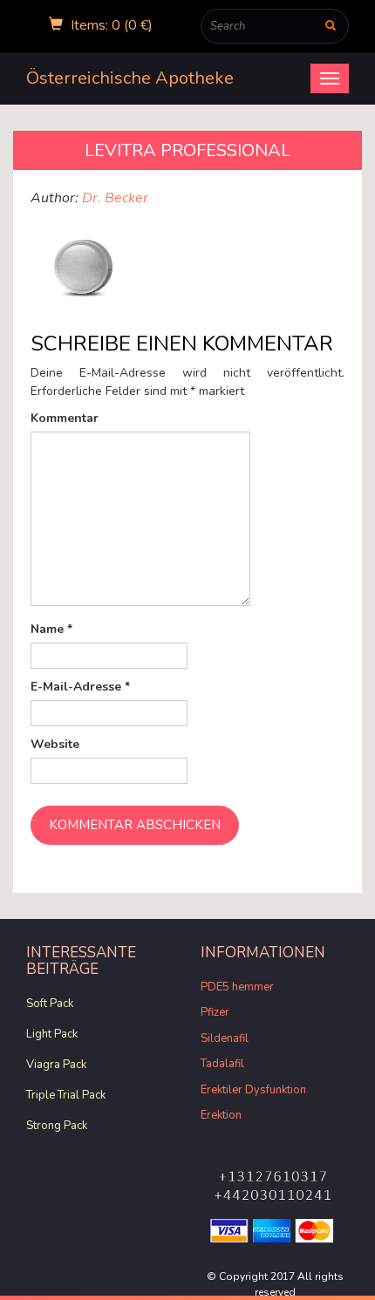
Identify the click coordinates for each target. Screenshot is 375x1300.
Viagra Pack (56, 1064)
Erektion (221, 1115)
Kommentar (65, 418)
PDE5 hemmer (237, 987)
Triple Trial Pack (66, 1095)
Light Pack (52, 1034)
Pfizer (215, 1012)
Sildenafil (225, 1038)
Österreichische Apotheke (130, 78)
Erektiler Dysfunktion (253, 1090)
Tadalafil (222, 1064)
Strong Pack (56, 1125)
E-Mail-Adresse (80, 686)
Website (55, 744)
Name (51, 629)
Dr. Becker (115, 198)
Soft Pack (49, 1003)
